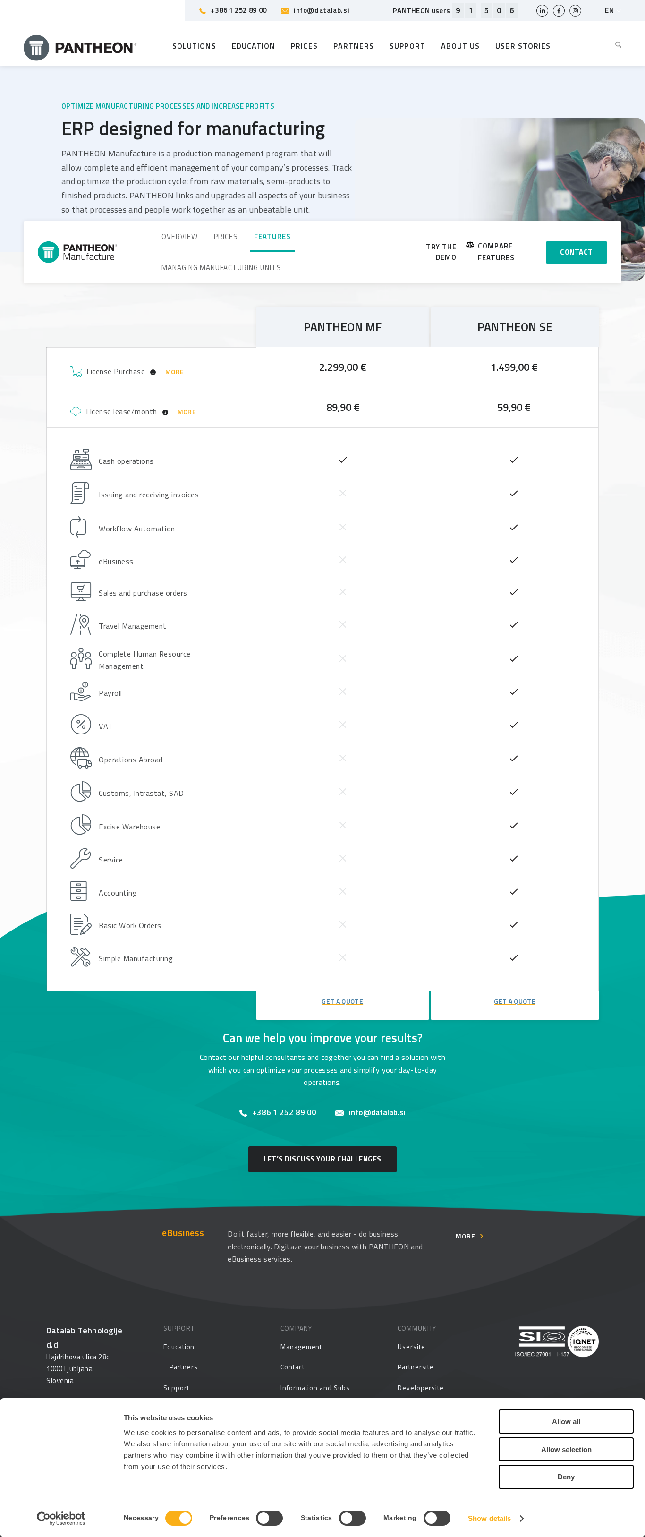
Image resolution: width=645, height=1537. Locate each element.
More (465, 1236)
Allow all (566, 1421)
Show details (489, 1518)
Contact (292, 1367)
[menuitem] (614, 46)
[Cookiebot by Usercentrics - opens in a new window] (61, 1518)
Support (176, 1387)
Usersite (411, 1346)
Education (179, 1346)
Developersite (421, 1387)
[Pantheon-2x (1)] (80, 46)
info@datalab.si (321, 10)
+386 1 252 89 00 (239, 10)
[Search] (614, 46)
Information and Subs (315, 1387)
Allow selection (566, 1449)
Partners (183, 1367)
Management (301, 1346)
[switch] (269, 1518)
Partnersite (416, 1367)
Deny (566, 1477)
